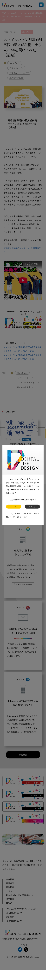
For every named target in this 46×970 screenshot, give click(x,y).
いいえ (32, 507)
